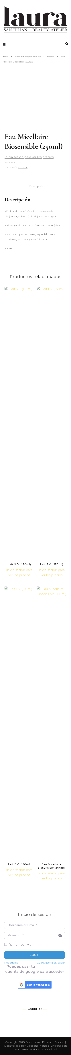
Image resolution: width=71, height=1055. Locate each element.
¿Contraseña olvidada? (51, 962)
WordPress (21, 1049)
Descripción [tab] (36, 186)
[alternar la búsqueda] (66, 43)
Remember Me (20, 944)
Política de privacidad (43, 1049)
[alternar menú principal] (5, 44)
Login (35, 955)
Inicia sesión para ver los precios (29, 157)
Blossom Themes (37, 1045)
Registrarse (11, 962)
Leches (22, 167)
